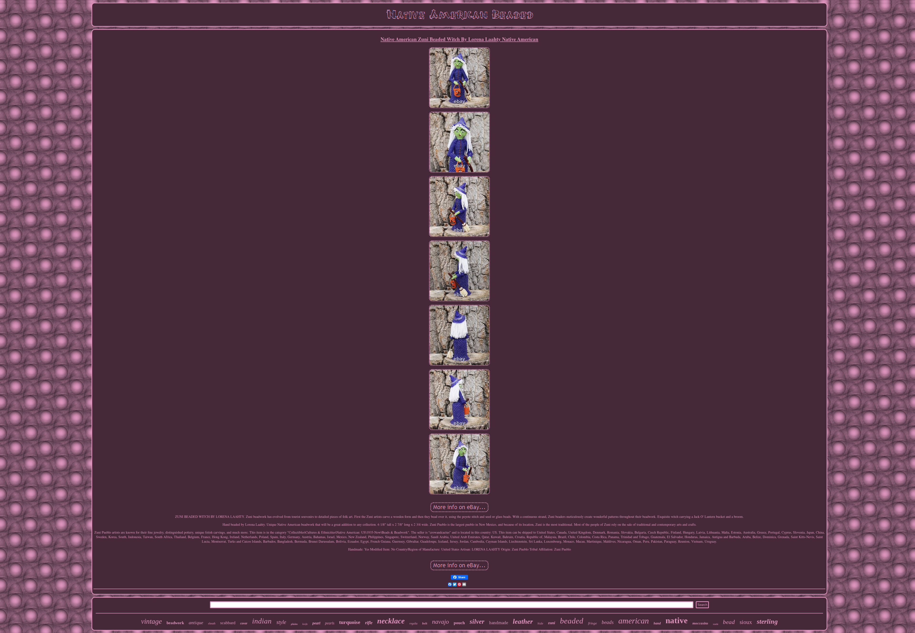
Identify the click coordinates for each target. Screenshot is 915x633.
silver (477, 621)
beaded (571, 621)
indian (262, 621)
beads (608, 622)
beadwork (175, 623)
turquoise (349, 622)
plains (294, 624)
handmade (498, 622)
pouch (459, 622)
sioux (746, 622)
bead (729, 622)
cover (243, 623)
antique (196, 622)
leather (523, 621)
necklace (391, 621)
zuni (551, 623)
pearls (329, 623)
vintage (151, 621)
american (633, 620)
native (677, 620)
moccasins (700, 623)
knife (305, 624)
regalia (413, 623)
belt (424, 623)
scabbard (227, 622)
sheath (211, 623)
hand (657, 623)
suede (715, 624)
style (281, 622)
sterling (767, 621)
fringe (592, 623)
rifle (368, 622)
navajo (440, 621)
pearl (316, 623)
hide (540, 623)
